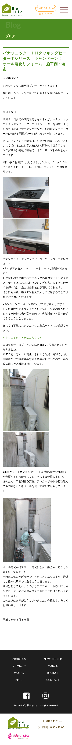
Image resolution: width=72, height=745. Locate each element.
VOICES (53, 665)
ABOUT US (19, 658)
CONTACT (52, 679)
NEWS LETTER (53, 658)
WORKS (19, 672)
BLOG (19, 679)
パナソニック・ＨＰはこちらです (22, 337)
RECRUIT (53, 672)
